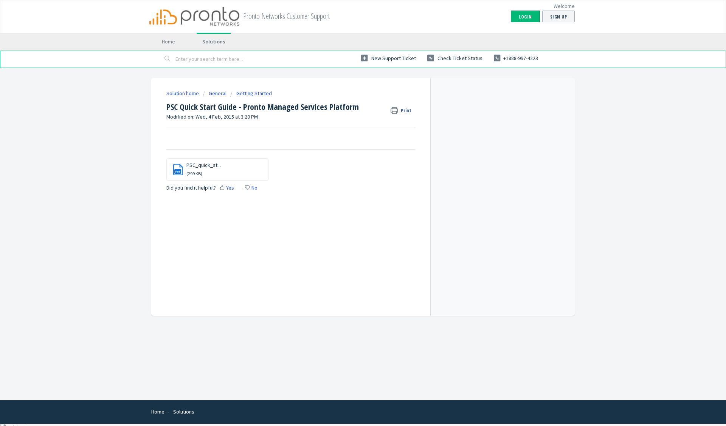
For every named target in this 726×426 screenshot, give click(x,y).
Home (168, 41)
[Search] (167, 59)
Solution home (183, 93)
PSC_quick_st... (203, 165)
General (217, 93)
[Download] (349, 114)
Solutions (213, 41)
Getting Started (254, 93)
